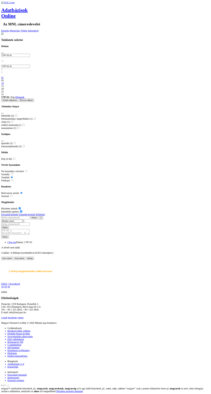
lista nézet (19, 258)
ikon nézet (7, 258)
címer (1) (6, 122)
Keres (34, 217)
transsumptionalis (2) (11, 146)
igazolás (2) (7, 143)
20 (5, 286)
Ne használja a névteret (12, 171)
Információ (33, 30)
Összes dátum (26, 100)
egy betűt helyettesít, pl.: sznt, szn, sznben (101, 388)
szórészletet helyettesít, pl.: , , (38, 388)
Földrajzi (6, 180)
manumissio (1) (9, 128)
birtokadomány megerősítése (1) (17, 118)
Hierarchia (15, 30)
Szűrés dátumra (9, 100)
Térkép (23, 30)
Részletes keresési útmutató (69, 391)
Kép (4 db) (7, 159)
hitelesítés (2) (8, 115)
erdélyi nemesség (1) (11, 125)
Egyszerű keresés (9, 214)
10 (2, 286)
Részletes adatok (9, 208)
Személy (5, 174)
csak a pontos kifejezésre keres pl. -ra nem (157, 388)
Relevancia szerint (10, 193)
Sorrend (5, 196)
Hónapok (19, 97)
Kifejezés (40, 214)
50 (8, 286)
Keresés (5, 30)
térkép (30, 258)
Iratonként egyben (10, 211)
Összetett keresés (27, 214)
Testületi (5, 177)
